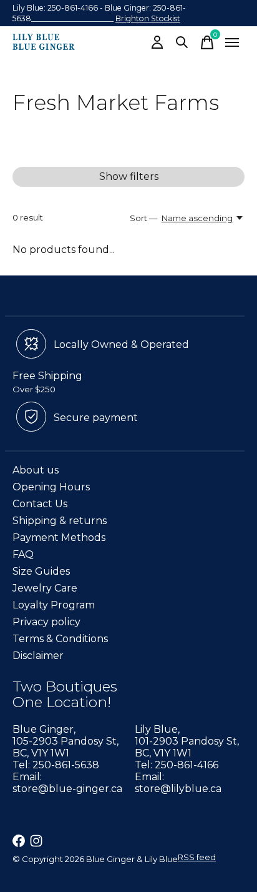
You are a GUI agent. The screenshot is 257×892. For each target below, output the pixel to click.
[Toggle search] (182, 42)
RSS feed (197, 857)
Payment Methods (58, 537)
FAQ (23, 554)
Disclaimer (38, 656)
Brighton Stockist (147, 18)
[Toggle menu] (232, 42)
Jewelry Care (44, 588)
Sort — (143, 218)
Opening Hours (51, 487)
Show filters (128, 176)
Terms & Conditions (60, 639)
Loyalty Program (53, 605)
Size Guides (41, 571)
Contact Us (39, 504)
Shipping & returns (59, 521)
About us (35, 470)
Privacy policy (46, 622)
